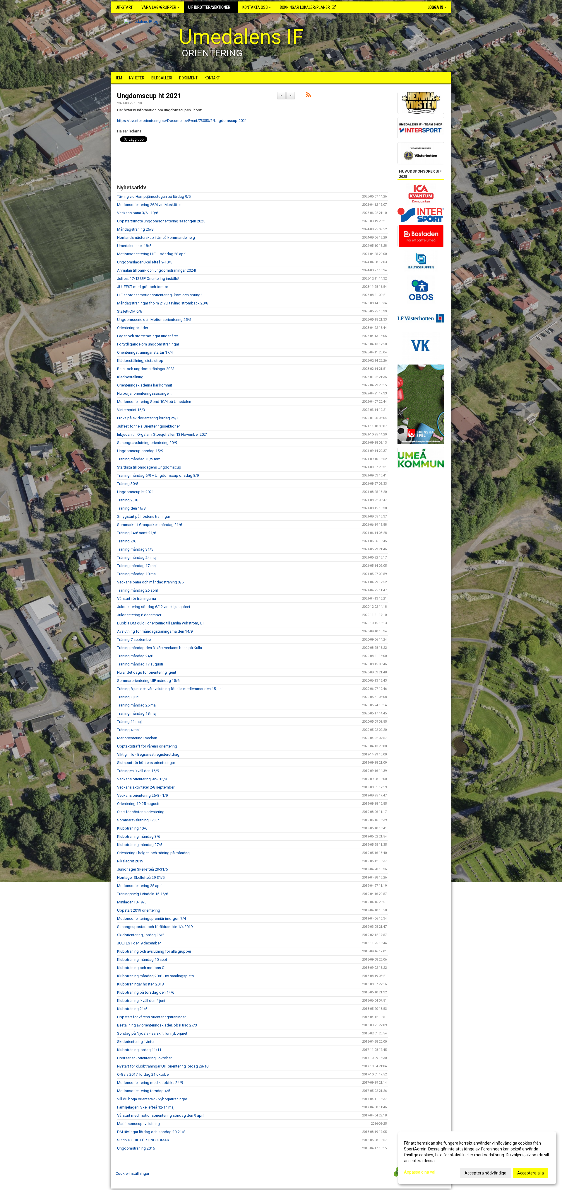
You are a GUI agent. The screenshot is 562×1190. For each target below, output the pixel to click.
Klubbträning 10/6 (132, 828)
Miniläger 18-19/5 (131, 902)
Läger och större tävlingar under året (147, 336)
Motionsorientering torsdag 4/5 (143, 1091)
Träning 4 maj (128, 730)
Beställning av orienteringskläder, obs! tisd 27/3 (157, 1025)
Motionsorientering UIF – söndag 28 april (151, 254)
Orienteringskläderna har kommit (144, 385)
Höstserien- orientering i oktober (144, 1058)
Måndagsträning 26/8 (135, 229)
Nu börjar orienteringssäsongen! (144, 393)
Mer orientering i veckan (137, 738)
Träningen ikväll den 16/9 (138, 771)
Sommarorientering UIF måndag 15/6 (148, 680)
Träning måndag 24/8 (135, 656)
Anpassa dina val (419, 1172)
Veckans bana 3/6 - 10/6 (137, 213)
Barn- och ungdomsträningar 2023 (145, 369)
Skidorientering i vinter (136, 1041)
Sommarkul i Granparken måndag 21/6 (149, 524)
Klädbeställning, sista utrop (140, 360)
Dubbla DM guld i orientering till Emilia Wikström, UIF (161, 623)
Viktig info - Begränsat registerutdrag (148, 754)
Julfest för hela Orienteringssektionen (149, 426)
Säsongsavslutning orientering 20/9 (147, 442)
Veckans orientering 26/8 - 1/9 (142, 795)
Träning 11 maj (129, 721)
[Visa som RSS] (308, 96)
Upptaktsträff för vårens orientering (147, 746)
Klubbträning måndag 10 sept (142, 959)
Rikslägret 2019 (130, 861)
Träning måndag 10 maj (137, 574)
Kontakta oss (255, 7)
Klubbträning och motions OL (142, 968)
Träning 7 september (134, 639)
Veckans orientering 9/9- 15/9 (142, 779)
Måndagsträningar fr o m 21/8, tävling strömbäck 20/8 (162, 303)
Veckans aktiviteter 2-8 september (145, 787)
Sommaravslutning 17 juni (138, 820)
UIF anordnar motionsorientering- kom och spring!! (159, 295)
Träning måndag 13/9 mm (138, 459)
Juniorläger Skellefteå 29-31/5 (142, 869)
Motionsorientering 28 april (139, 885)
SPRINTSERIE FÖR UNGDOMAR (143, 1140)
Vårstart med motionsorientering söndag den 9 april (160, 1115)
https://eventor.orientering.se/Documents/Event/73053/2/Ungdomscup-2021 (182, 120)
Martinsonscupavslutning (138, 1123)
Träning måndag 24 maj (137, 557)
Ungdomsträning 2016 (136, 1148)
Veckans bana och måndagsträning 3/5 (150, 582)
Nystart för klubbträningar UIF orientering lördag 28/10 (162, 1066)
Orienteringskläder (132, 328)
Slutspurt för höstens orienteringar (146, 762)
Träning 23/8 (127, 500)
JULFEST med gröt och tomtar (142, 287)
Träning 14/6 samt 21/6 (136, 533)
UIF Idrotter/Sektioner (209, 7)
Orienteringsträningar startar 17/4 (145, 352)
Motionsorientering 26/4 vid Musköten (149, 204)
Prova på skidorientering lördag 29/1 (148, 418)
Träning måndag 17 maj (137, 565)
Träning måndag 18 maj (137, 713)
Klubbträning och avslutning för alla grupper (154, 951)
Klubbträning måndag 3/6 (138, 836)
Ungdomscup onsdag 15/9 (140, 451)
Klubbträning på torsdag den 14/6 (145, 992)
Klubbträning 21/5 (132, 1009)
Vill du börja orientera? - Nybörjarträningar (152, 1099)
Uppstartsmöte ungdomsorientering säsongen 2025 (161, 221)
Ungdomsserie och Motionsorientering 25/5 (154, 319)
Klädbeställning (130, 377)
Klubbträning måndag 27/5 (139, 844)
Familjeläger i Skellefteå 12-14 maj (145, 1107)
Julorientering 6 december (139, 615)
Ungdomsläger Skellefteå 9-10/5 (144, 262)
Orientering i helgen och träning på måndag (153, 853)
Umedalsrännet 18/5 (134, 246)
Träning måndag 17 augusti (140, 664)
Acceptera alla (530, 1173)
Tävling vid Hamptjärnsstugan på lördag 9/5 (154, 196)
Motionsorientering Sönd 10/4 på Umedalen (154, 401)
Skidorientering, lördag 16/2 (140, 935)
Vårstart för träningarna (136, 598)
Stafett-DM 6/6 (129, 311)
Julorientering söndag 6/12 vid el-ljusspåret (153, 607)
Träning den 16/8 (131, 508)
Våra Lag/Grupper (158, 7)
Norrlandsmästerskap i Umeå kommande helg (156, 237)
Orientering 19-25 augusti (138, 803)
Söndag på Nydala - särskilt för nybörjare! (152, 1033)
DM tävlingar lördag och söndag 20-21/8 (151, 1132)
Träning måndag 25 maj (137, 705)
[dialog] (477, 1157)
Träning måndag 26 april (137, 590)
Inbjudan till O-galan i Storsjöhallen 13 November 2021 (162, 434)
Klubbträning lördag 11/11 (139, 1050)
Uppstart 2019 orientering (138, 910)
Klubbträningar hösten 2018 (140, 984)
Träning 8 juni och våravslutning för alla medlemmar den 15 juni (169, 689)
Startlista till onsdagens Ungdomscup (149, 467)
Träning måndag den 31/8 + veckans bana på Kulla (159, 648)
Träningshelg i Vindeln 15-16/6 (142, 894)
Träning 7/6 (126, 541)
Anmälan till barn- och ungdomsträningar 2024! (156, 270)
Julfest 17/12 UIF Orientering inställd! (148, 278)
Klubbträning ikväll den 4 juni (141, 1000)
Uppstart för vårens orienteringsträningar (151, 1017)
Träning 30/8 (127, 483)
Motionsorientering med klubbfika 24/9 (150, 1082)
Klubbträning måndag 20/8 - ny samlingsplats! (156, 976)
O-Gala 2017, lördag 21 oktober (143, 1074)
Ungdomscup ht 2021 (149, 96)
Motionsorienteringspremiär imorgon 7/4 (151, 918)
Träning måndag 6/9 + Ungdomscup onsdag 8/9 (158, 475)
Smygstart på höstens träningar (143, 516)
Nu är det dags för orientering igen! (146, 672)
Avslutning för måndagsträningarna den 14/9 (155, 631)
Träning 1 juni (128, 697)
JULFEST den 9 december (139, 943)
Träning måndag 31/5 (135, 549)
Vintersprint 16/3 (131, 410)
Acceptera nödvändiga (485, 1173)
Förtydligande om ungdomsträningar (148, 344)
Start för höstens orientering (141, 812)
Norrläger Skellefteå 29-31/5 (141, 877)
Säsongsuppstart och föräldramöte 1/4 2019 (155, 927)
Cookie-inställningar (132, 1173)
